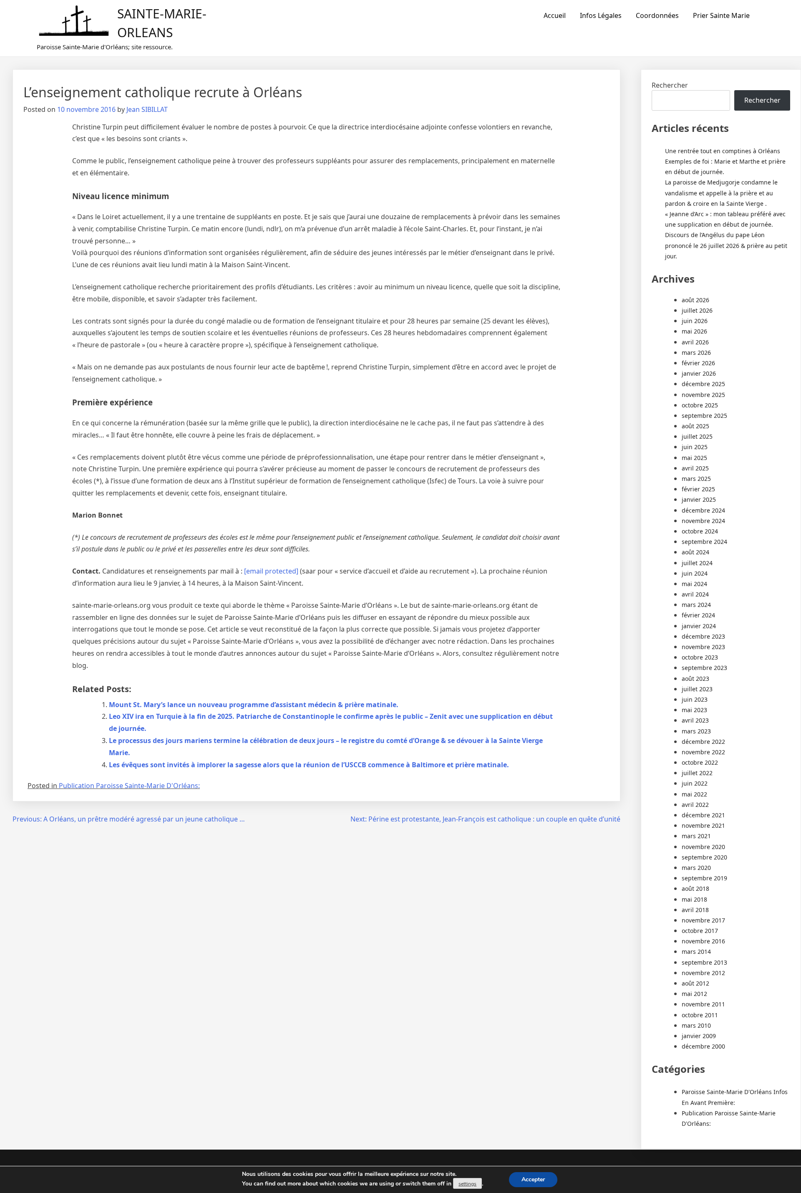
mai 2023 (694, 710)
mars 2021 (696, 836)
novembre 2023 (703, 647)
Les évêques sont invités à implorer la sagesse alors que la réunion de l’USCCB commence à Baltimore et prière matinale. (309, 764)
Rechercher (670, 85)
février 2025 (698, 489)
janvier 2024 (699, 626)
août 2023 (695, 678)
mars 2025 (696, 479)
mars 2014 (696, 951)
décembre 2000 (703, 1046)
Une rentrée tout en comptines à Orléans (722, 151)
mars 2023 (696, 731)
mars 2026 (696, 352)
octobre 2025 (700, 405)
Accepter (533, 1179)
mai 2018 (694, 899)
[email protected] (271, 571)
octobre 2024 (700, 531)
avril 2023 (695, 720)
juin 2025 (695, 447)
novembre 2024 (703, 521)
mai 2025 (694, 458)
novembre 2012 (703, 973)
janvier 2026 (699, 373)
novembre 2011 (703, 1004)
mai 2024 (694, 584)
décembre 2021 (703, 815)
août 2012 (695, 983)
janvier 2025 (699, 499)
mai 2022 (694, 794)
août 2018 (695, 888)
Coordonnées (657, 15)
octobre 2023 (700, 657)
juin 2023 (695, 699)
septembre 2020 (704, 857)
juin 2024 (695, 573)
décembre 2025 (703, 384)
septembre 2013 (704, 962)
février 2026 (698, 363)
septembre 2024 (704, 542)
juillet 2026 (697, 310)
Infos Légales (601, 15)
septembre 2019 (704, 878)
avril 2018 (695, 910)
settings (467, 1183)
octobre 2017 (700, 931)
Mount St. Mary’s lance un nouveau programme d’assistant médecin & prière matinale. (253, 704)
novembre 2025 (703, 395)
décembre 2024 (703, 510)
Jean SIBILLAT (147, 109)
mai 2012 (694, 994)
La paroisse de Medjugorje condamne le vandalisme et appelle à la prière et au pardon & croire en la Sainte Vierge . (721, 192)
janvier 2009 (699, 1036)
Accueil (555, 15)
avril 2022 (695, 805)
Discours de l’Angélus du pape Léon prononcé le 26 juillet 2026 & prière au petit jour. (726, 245)
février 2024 (698, 615)
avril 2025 (695, 468)
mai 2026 (694, 331)
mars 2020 (696, 868)
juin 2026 (695, 321)
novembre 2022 (703, 752)
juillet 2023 (697, 689)
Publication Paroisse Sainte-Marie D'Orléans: (129, 785)
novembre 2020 (703, 847)
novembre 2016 (703, 941)
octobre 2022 (700, 762)
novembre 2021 (703, 825)
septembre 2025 (704, 416)
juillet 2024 (697, 563)
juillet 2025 (697, 436)
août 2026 (695, 300)
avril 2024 (695, 594)
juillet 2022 (697, 773)
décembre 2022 (703, 742)
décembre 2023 (703, 636)
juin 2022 (695, 783)
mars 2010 (696, 1025)
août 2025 (695, 426)
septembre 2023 (704, 668)
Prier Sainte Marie (721, 15)
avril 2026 (695, 342)
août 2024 (695, 552)
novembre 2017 (703, 920)
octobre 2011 (700, 1015)
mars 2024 (696, 605)
